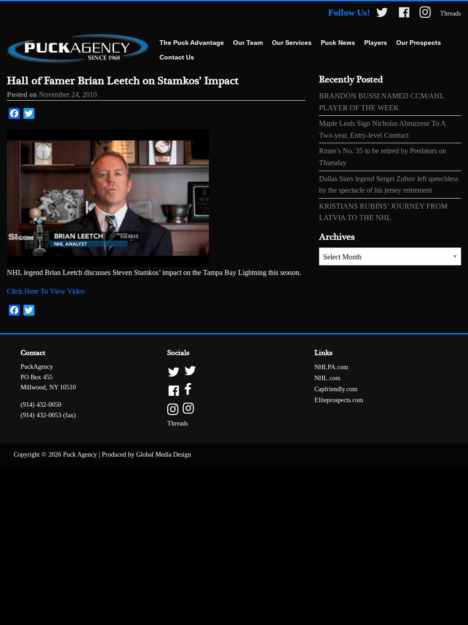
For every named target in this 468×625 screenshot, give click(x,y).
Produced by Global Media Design (146, 454)
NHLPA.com (331, 367)
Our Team (248, 42)
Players (375, 42)
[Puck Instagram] (425, 13)
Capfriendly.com (335, 389)
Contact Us (177, 57)
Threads (450, 13)
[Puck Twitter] (382, 13)
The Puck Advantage (192, 42)
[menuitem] (192, 43)
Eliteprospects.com (338, 400)
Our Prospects (418, 42)
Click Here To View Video (46, 291)
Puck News (338, 42)
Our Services (292, 42)
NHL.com (327, 378)
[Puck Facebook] (404, 13)
